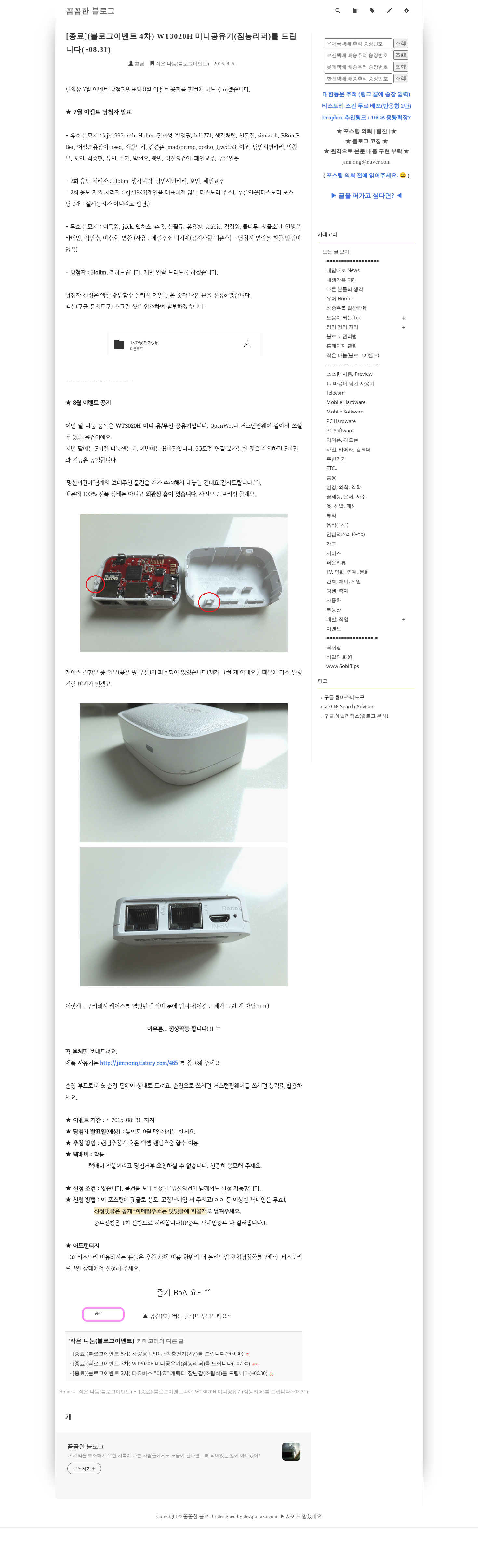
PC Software (339, 430)
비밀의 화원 (339, 656)
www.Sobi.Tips (342, 666)
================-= (352, 638)
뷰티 (331, 515)
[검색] (337, 11)
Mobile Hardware (345, 402)
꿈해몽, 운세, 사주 (346, 496)
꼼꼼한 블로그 (90, 11)
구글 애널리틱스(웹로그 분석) (354, 716)
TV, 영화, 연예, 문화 (347, 572)
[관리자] (406, 11)
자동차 (333, 600)
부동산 (333, 609)
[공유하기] (108, 1313)
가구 (331, 543)
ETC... (332, 468)
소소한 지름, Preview (349, 374)
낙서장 (333, 647)
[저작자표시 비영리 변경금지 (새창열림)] (133, 1312)
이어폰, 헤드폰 (342, 440)
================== (352, 260)
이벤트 (333, 628)
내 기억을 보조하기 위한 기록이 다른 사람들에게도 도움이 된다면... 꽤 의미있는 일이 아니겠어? (163, 1455)
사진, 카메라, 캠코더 (348, 449)
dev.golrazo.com (260, 1516)
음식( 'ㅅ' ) (337, 524)
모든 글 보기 (336, 251)
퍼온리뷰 (336, 562)
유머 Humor (339, 298)
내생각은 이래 (341, 279)
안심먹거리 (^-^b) (345, 534)
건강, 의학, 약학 (343, 487)
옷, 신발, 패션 (341, 506)
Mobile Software (344, 411)
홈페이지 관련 (341, 345)
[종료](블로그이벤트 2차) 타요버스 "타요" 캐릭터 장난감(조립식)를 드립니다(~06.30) (170, 1373)
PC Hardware (341, 421)
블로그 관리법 (341, 336)
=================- (352, 364)
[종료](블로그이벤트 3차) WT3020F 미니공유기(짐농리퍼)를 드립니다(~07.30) (161, 1363)
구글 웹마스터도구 (343, 697)
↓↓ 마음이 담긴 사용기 (350, 383)
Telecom (335, 392)
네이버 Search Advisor (347, 706)
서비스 (333, 553)
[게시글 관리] (116, 1313)
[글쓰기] (389, 11)
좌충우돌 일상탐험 (346, 308)
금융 (331, 477)
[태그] (372, 11)
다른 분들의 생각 (344, 289)
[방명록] (355, 11)
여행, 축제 (337, 590)
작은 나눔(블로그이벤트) (181, 63)
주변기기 (336, 458)
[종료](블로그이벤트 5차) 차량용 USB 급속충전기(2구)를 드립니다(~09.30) (158, 1353)
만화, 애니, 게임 (343, 581)
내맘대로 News (343, 270)
